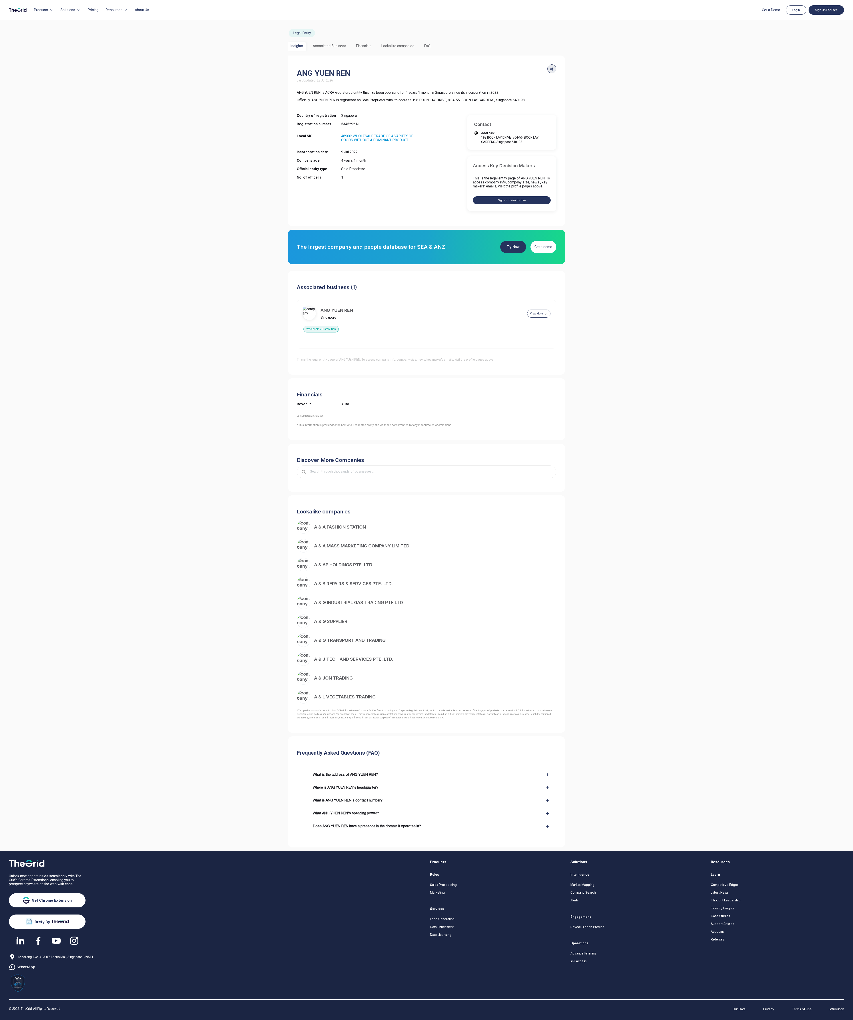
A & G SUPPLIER (330, 621)
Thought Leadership (726, 900)
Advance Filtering (583, 953)
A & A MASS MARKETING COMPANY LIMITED (361, 546)
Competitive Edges (725, 885)
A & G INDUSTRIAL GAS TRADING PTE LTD (358, 602)
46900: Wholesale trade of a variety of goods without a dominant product (377, 138)
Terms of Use (802, 1009)
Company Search (583, 892)
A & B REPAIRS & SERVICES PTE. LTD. (353, 583)
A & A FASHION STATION (340, 527)
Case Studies (720, 916)
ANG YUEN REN (337, 310)
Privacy (768, 1009)
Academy (718, 931)
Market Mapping (582, 885)
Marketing (437, 892)
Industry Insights (722, 908)
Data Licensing (440, 934)
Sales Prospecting (443, 885)
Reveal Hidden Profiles (587, 927)
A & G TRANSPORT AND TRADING (350, 640)
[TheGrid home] (18, 10)
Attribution (836, 1009)
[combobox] (429, 472)
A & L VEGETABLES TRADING (345, 697)
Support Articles (722, 924)
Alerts (574, 900)
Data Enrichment (442, 927)
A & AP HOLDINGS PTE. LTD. (343, 564)
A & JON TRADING (333, 678)
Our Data (739, 1009)
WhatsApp (26, 967)
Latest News (720, 892)
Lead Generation (442, 919)
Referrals (717, 939)
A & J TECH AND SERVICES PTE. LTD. (353, 659)
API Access (578, 961)
